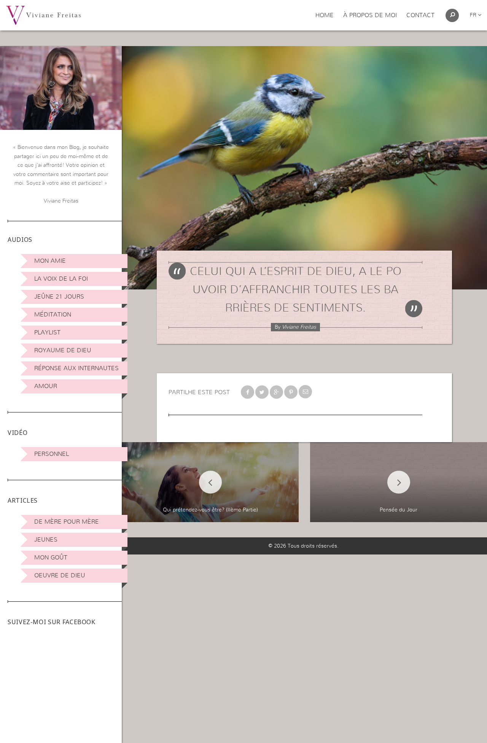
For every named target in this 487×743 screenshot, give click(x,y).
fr (474, 15)
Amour (45, 386)
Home (324, 15)
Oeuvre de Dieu (59, 575)
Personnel (51, 454)
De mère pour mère (66, 522)
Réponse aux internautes (76, 368)
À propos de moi (370, 15)
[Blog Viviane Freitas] (43, 15)
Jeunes (45, 540)
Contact (420, 15)
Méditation (52, 315)
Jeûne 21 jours (59, 297)
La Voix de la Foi (61, 279)
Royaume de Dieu (62, 350)
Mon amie (50, 261)
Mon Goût (50, 557)
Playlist (47, 332)
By (295, 327)
